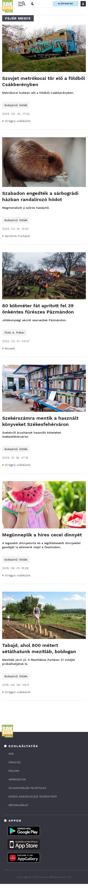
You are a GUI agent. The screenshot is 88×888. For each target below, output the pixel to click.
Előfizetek (65, 3)
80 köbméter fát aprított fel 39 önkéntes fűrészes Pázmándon (38, 309)
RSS (11, 753)
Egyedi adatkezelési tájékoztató (33, 796)
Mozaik (10, 348)
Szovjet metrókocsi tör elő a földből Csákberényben (43, 81)
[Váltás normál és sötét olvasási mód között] (32, 3)
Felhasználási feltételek (27, 788)
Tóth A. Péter (14, 332)
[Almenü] (22, 3)
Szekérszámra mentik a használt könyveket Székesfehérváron (40, 421)
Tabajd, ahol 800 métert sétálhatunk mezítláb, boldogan (39, 648)
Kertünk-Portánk (17, 236)
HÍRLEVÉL (15, 762)
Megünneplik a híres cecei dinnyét (42, 534)
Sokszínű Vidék (15, 105)
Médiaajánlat (18, 805)
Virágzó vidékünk (18, 121)
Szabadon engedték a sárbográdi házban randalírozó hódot (40, 196)
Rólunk (14, 770)
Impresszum (17, 779)
